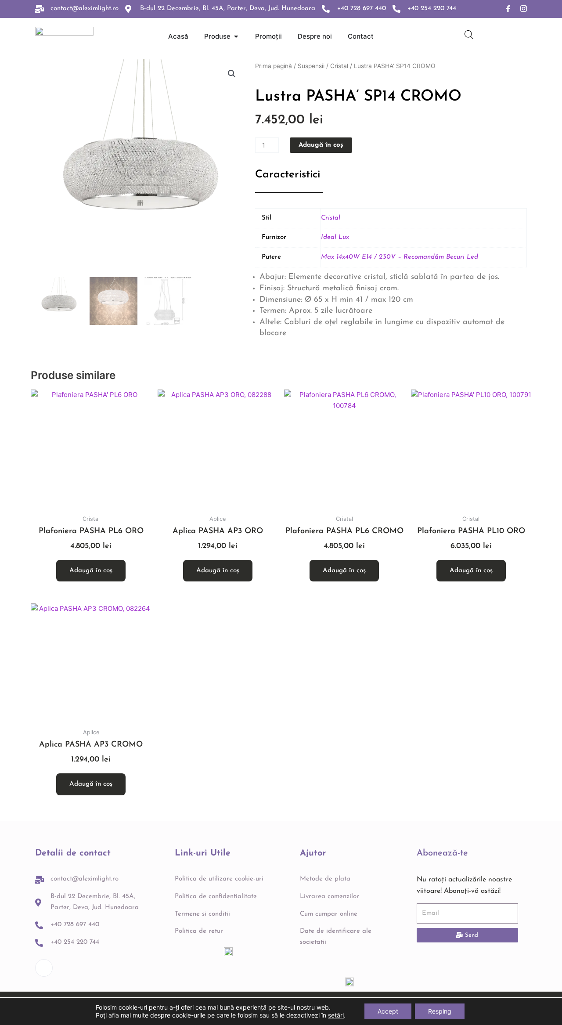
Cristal (339, 65)
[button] (232, 74)
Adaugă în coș (321, 145)
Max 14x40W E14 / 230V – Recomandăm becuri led (399, 257)
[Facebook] (508, 9)
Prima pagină (273, 65)
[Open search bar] (469, 34)
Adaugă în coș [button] (90, 570)
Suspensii (311, 65)
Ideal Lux (335, 237)
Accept (388, 1011)
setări (336, 1015)
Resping (439, 1011)
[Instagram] (523, 9)
